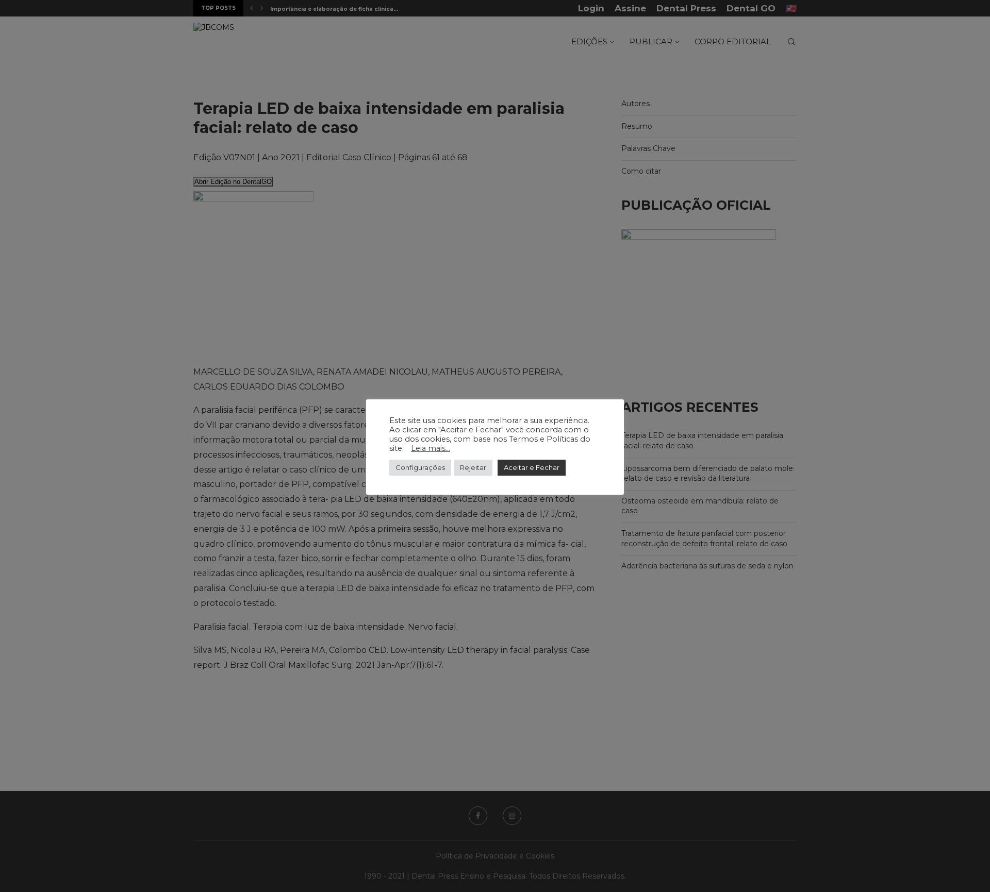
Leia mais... (430, 448)
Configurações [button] (420, 467)
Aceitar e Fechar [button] (531, 467)
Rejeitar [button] (473, 467)
